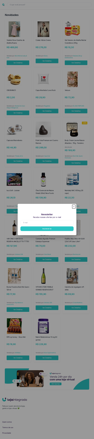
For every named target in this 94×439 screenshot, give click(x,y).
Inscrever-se (47, 229)
